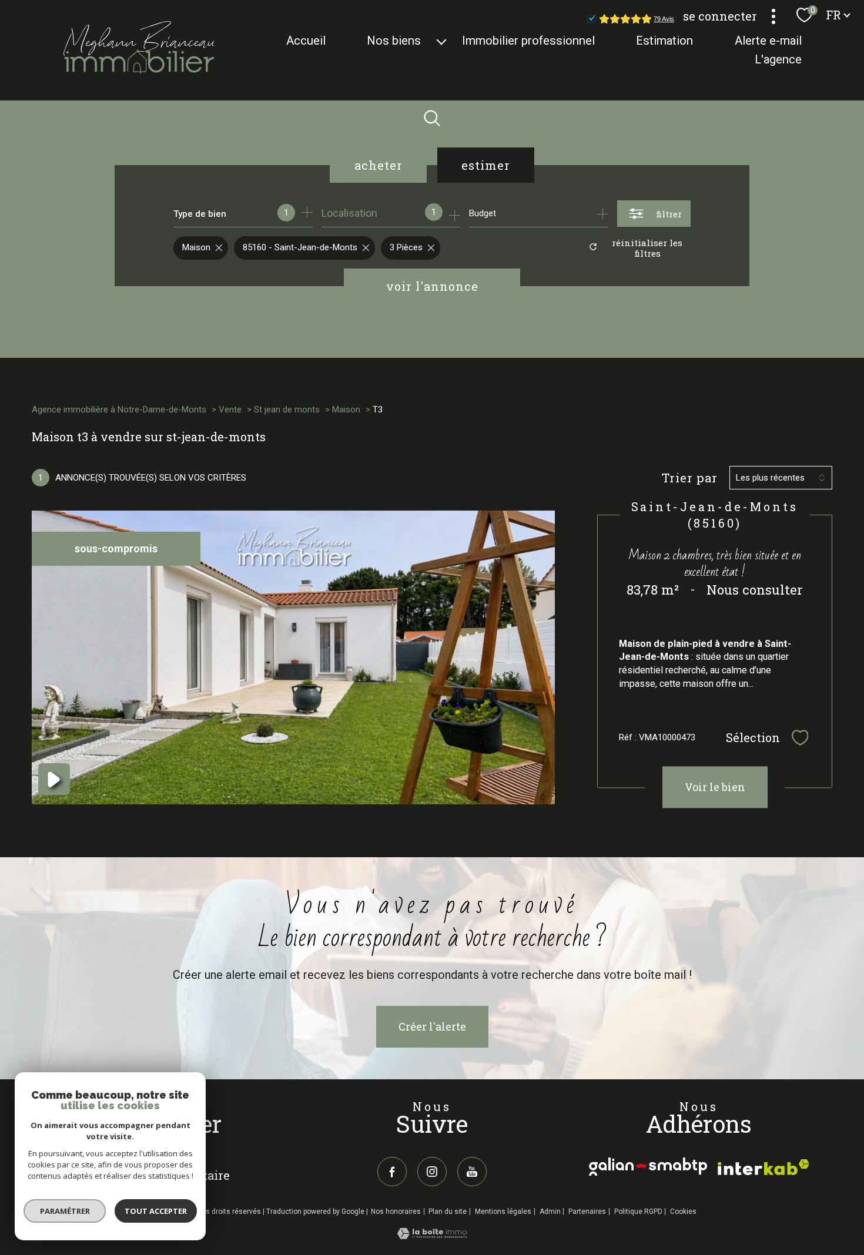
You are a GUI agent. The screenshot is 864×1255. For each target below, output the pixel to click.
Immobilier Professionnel (529, 40)
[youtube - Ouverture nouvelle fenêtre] (472, 1171)
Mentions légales (503, 1211)
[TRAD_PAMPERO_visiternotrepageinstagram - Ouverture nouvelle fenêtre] (432, 1171)
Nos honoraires (396, 1211)
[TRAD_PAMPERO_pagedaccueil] (138, 70)
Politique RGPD (638, 1211)
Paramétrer (65, 1211)
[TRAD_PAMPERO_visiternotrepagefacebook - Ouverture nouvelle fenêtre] (392, 1171)
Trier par (690, 478)
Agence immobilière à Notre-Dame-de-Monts (119, 409)
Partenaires (587, 1211)
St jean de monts (287, 409)
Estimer (485, 165)
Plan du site (447, 1211)
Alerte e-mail (768, 40)
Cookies (683, 1212)
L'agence (778, 60)
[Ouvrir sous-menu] (441, 40)
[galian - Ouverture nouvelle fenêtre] (648, 1166)
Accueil (306, 40)
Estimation (665, 40)
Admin (550, 1211)
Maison (346, 409)
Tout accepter (156, 1211)
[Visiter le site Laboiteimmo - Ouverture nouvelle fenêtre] (432, 1235)
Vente (230, 409)
